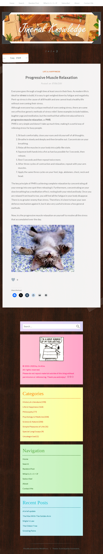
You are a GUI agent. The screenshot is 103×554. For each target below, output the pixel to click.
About (77, 3)
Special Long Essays (32, 431)
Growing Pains (29, 531)
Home (12, 3)
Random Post (34, 3)
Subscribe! (66, 3)
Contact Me (88, 3)
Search (21, 3)
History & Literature (32, 402)
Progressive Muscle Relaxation (51, 77)
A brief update (29, 511)
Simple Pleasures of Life (33, 426)
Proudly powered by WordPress (35, 548)
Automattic (74, 548)
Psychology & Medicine (33, 417)
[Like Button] (13, 280)
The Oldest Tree (30, 526)
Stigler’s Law (28, 521)
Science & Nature (30, 421)
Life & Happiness (51, 71)
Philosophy (28, 412)
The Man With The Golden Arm (37, 516)
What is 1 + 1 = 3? (50, 3)
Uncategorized (29, 436)
